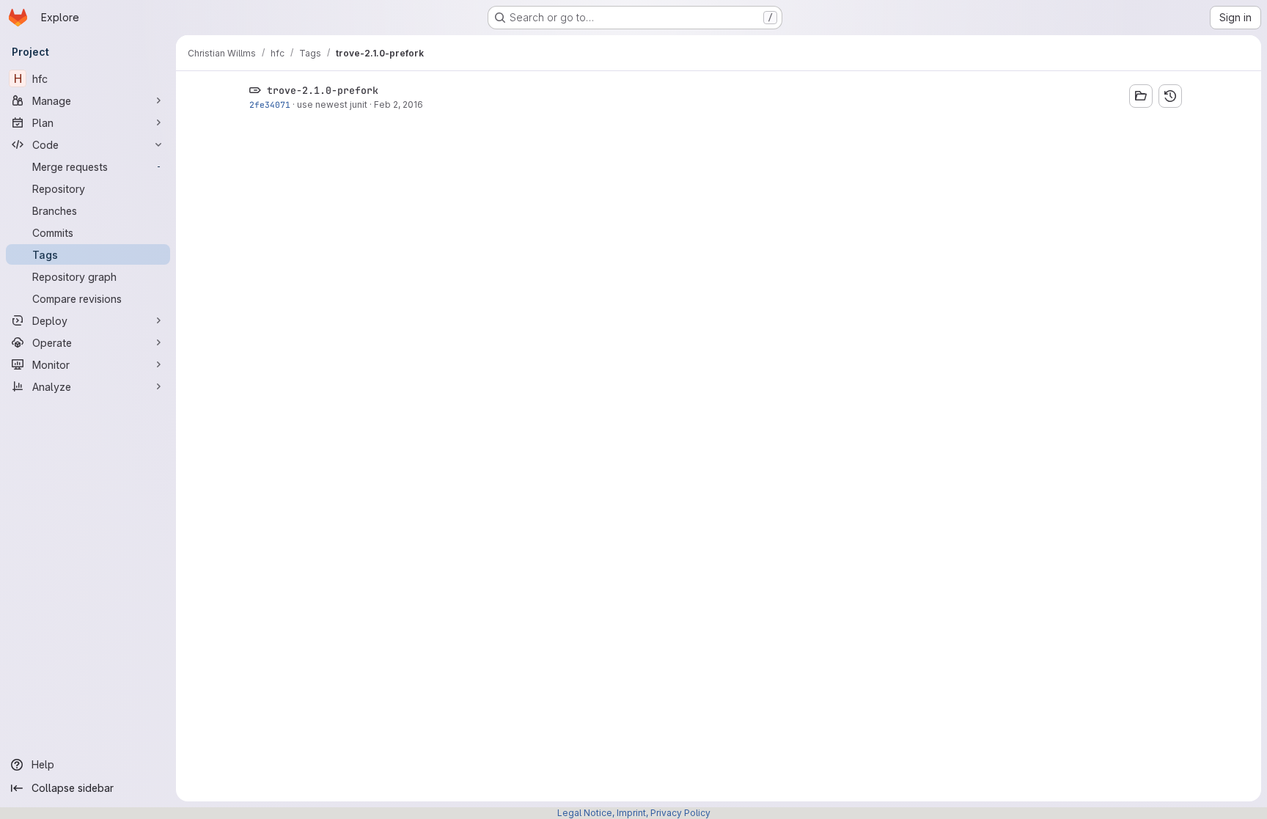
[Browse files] (1141, 96)
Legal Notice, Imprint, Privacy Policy (633, 812)
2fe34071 (269, 104)
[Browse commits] (1170, 96)
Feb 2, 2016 (398, 104)
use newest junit (332, 104)
